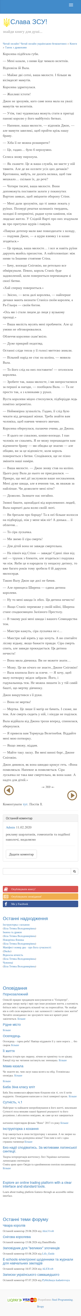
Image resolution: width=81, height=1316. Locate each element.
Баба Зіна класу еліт (19, 1086)
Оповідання (15, 987)
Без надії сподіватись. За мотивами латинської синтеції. (40, 1149)
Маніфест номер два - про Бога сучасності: (27, 947)
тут (25, 804)
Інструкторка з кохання (16, 924)
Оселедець (11, 1035)
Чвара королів (14, 1225)
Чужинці (8, 962)
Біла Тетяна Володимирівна (19, 928)
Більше (21, 1018)
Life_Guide (48, 1253)
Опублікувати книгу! (23, 889)
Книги (73, 43)
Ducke (7, 951)
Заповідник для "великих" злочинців (31, 1247)
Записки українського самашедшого (31, 1274)
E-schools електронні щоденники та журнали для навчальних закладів (38, 1261)
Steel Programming (62, 1299)
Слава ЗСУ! (28, 21)
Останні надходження (25, 918)
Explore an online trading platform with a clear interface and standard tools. (37, 1184)
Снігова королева (17, 1236)
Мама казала (13, 1065)
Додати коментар (21, 854)
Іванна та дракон (12, 932)
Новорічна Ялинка (13, 940)
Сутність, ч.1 (12, 1101)
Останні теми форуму (25, 1219)
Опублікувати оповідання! (26, 896)
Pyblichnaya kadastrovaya (56, 1280)
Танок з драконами (16, 47)
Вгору (40, 1306)
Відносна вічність (13, 955)
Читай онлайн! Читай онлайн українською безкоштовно (35, 43)
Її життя (9, 1050)
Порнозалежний (15, 993)
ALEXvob (47, 1268)
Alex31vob (48, 1231)
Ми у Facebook (19, 904)
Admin (10, 827)
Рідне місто (12, 1024)
